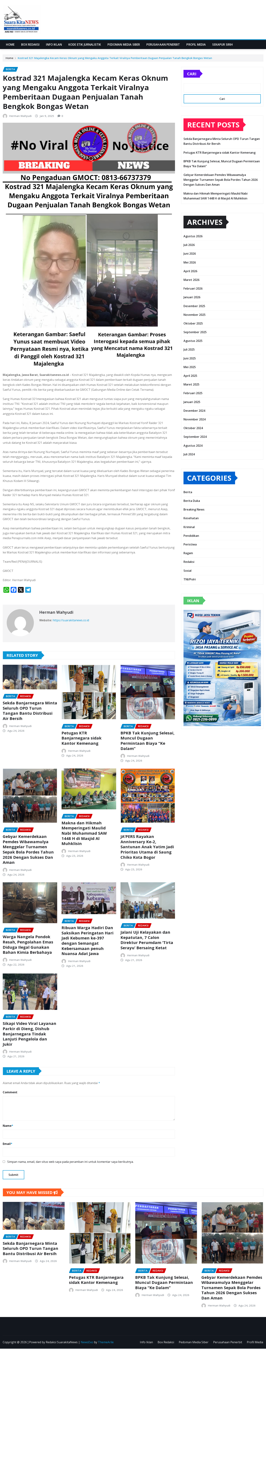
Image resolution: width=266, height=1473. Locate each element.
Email (7, 1144)
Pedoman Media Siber (123, 45)
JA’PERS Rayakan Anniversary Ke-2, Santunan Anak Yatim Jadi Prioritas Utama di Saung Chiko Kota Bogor (147, 847)
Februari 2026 (192, 288)
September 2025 (195, 332)
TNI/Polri (189, 579)
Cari (191, 73)
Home (10, 45)
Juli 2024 (189, 454)
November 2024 (194, 419)
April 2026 (190, 271)
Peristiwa (190, 544)
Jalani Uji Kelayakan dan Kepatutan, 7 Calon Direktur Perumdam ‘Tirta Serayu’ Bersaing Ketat (147, 939)
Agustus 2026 (192, 236)
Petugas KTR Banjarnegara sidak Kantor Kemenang (82, 738)
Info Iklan (54, 45)
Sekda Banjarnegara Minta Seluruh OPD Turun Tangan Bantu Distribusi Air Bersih (30, 710)
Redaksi (188, 562)
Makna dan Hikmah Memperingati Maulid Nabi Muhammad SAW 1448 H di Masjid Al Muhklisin (84, 833)
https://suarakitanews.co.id (71, 620)
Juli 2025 (189, 349)
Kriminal (189, 527)
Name (8, 1126)
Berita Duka (191, 501)
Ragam (188, 553)
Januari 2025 (191, 402)
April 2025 (190, 376)
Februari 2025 (192, 393)
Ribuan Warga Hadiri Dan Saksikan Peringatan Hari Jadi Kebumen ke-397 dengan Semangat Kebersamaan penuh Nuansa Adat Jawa (87, 940)
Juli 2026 (189, 245)
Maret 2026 (191, 280)
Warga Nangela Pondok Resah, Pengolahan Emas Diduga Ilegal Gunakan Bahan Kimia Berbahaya (28, 944)
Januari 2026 (191, 297)
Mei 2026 (189, 262)
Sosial (187, 571)
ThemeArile (106, 1342)
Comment (10, 1092)
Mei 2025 (189, 367)
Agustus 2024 (192, 446)
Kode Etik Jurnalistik (84, 45)
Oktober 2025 (193, 323)
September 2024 (195, 437)
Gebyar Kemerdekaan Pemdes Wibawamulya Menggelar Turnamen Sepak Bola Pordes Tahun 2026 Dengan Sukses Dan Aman (28, 849)
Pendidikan (191, 536)
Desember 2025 (194, 306)
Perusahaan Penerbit (163, 45)
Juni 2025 (189, 358)
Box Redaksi (30, 45)
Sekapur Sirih (222, 45)
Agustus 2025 (192, 341)
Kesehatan (191, 518)
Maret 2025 (191, 384)
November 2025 (194, 315)
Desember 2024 (194, 411)
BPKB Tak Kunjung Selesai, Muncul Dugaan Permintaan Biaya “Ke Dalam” (147, 740)
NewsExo (87, 1342)
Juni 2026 (189, 254)
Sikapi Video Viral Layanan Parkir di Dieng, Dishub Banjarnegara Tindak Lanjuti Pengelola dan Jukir (29, 1034)
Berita (187, 492)
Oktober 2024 (193, 428)
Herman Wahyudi (20, 116)
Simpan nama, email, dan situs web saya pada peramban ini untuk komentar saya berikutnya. (70, 1162)
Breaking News (193, 509)
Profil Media (196, 45)
